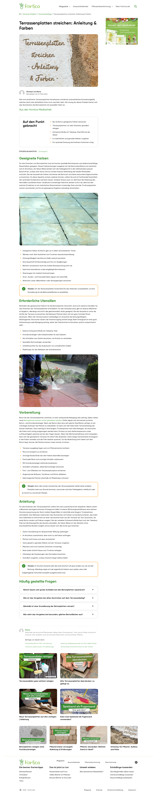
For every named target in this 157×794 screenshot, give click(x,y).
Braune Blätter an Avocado (60, 778)
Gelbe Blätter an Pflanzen (60, 775)
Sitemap (99, 790)
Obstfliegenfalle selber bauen (122, 772)
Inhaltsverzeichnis (33, 151)
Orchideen (23, 775)
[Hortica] (29, 6)
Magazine (87, 790)
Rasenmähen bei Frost (58, 772)
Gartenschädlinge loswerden (121, 775)
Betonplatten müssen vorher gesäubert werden (43, 420)
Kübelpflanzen (25, 778)
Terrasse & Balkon (29, 14)
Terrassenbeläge (45, 14)
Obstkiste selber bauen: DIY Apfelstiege (39, 647)
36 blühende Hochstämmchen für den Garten (77, 647)
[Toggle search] (135, 6)
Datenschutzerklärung (115, 790)
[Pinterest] (136, 762)
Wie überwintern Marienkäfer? (91, 772)
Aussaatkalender (80, 6)
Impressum (132, 790)
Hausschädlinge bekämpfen (121, 778)
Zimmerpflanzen (25, 772)
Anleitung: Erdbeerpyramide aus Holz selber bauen (79, 643)
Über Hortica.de (123, 6)
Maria (27, 630)
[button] (69, 6)
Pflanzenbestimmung (101, 6)
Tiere (21, 781)
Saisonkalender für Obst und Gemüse (38, 643)
